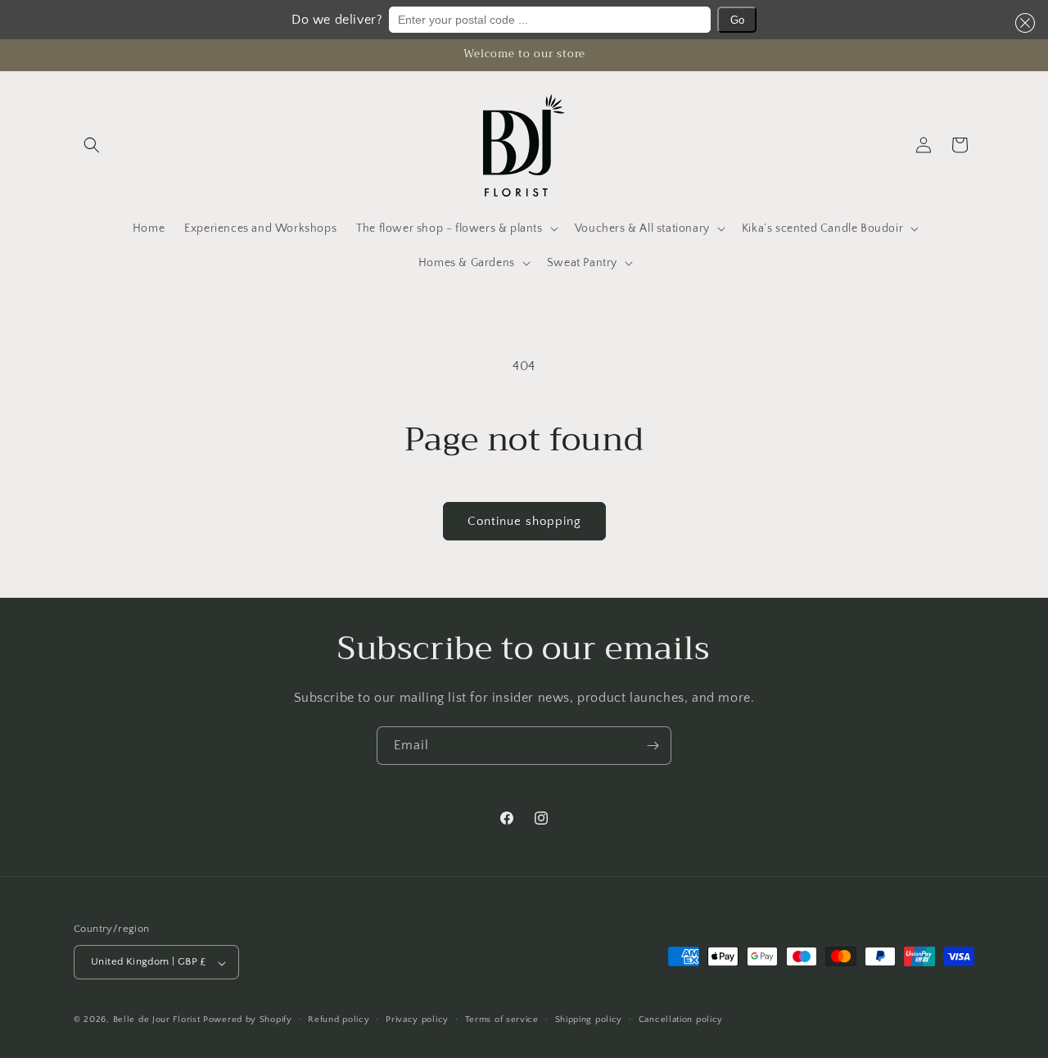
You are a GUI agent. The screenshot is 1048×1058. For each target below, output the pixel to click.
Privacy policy (417, 1019)
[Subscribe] (653, 745)
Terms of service (502, 1019)
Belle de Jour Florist (157, 1020)
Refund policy (338, 1019)
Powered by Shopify (247, 1020)
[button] (1022, 23)
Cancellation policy (681, 1019)
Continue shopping (524, 521)
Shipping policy (589, 1019)
